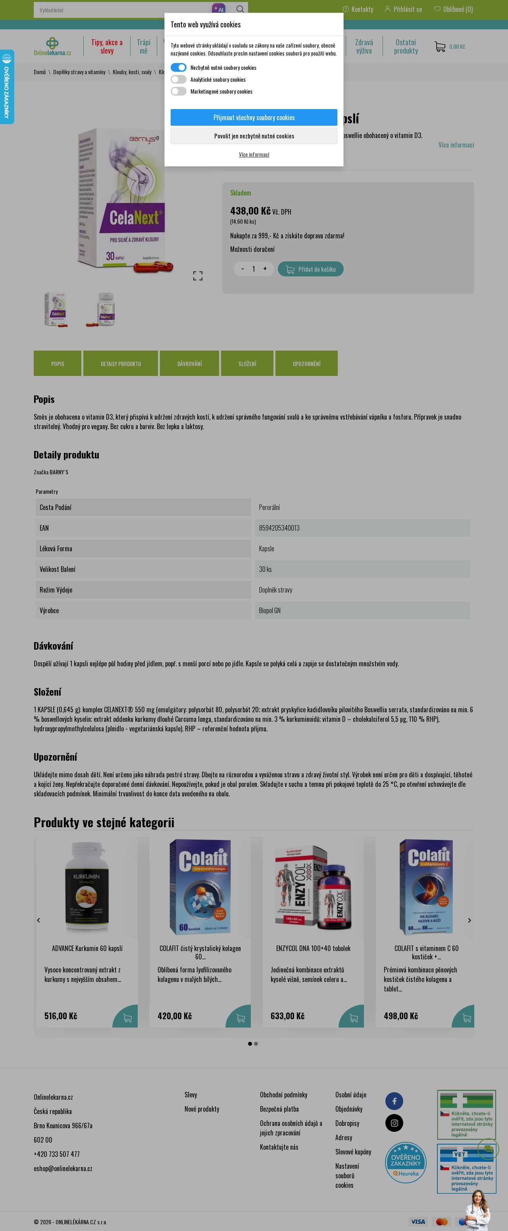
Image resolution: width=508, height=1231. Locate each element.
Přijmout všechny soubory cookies (254, 117)
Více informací (254, 154)
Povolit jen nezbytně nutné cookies (254, 135)
